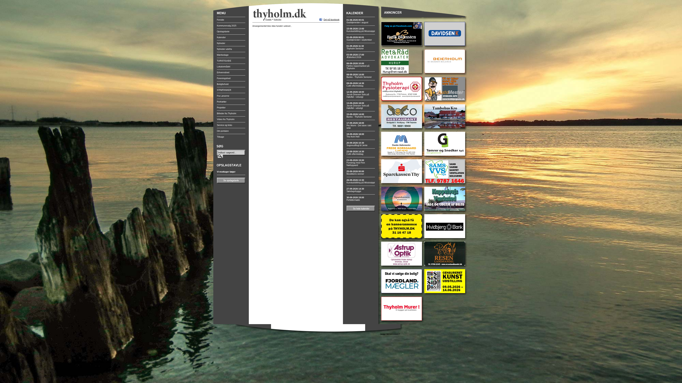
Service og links (224, 125)
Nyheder (221, 43)
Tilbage (220, 137)
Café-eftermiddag (355, 84)
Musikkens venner (355, 172)
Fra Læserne (223, 96)
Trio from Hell (355, 135)
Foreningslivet (224, 78)
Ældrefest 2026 (355, 56)
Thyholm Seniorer (355, 47)
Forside (220, 20)
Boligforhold (223, 84)
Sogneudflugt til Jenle (357, 144)
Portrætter (221, 102)
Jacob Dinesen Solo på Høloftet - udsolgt (358, 105)
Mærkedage (223, 55)
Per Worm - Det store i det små (359, 125)
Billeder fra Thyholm (226, 113)
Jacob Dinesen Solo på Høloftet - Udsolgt (358, 94)
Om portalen (223, 131)
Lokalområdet (223, 66)
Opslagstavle (223, 31)
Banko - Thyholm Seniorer (359, 75)
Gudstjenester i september (359, 38)
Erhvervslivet (223, 72)
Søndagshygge (355, 190)
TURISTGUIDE (224, 61)
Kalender (221, 37)
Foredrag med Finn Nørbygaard (356, 162)
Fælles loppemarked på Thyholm (358, 66)
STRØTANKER (224, 90)
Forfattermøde (355, 198)
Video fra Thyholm (225, 119)
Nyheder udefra (224, 49)
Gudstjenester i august (357, 21)
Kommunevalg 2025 (226, 25)
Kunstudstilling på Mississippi (361, 29)
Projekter (221, 107)
